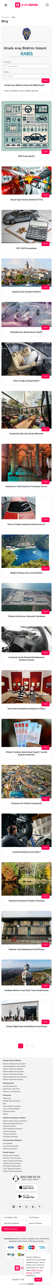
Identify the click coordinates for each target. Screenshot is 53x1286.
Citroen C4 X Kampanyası (11, 1091)
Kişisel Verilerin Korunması (12, 1106)
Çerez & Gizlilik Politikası (11, 1109)
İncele (46, 80)
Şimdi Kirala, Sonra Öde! (11, 1089)
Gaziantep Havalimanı (10, 1136)
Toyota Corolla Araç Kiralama (12, 1161)
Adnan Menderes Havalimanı (13, 1129)
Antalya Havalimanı (9, 1131)
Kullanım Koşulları (9, 1111)
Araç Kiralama (7, 1143)
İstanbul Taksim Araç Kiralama (13, 1069)
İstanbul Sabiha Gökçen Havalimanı (15, 1121)
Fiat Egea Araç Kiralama (11, 1155)
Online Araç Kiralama (10, 1149)
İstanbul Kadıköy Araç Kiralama (13, 1071)
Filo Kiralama (34, 1217)
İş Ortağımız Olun (11, 1217)
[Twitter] (20, 1206)
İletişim (5, 1114)
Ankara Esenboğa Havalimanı (13, 1123)
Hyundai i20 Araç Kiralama (12, 1163)
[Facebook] (39, 1206)
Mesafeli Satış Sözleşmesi (11, 1101)
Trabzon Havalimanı (10, 1134)
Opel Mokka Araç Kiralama (12, 1166)
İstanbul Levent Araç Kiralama (13, 1074)
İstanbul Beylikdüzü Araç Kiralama (14, 1066)
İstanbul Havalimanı (9, 1126)
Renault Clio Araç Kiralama (12, 1158)
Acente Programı (35, 1223)
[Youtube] (33, 1206)
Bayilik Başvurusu (11, 1229)
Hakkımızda (7, 1098)
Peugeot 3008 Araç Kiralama (12, 1171)
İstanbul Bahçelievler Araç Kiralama (15, 1077)
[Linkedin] (26, 1206)
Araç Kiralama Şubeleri (10, 1146)
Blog (4, 1104)
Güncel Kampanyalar (10, 1086)
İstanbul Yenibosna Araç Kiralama (14, 1064)
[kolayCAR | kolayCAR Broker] (26, 1283)
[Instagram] (13, 1206)
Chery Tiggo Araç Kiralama (12, 1168)
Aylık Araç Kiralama (11, 1223)
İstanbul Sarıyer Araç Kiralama (13, 1079)
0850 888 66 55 (30, 1177)
